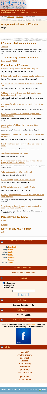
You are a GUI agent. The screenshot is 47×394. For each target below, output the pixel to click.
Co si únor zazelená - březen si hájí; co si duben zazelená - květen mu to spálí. (21, 207)
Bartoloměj (12, 247)
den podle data (25, 372)
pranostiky (25, 367)
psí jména (24, 376)
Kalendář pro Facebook (22, 320)
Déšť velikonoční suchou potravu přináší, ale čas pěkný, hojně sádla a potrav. (21, 162)
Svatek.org (10, 17)
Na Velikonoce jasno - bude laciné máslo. (18, 180)
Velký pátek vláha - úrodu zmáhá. (15, 153)
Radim (10, 249)
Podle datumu (9, 283)
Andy (3, 220)
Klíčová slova (9, 287)
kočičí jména (25, 379)
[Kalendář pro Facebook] (23, 343)
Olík (3, 232)
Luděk (10, 252)
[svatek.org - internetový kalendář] (14, 4)
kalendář (25, 352)
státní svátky (25, 364)
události (25, 361)
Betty (23, 305)
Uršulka (27, 315)
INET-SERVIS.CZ (13, 389)
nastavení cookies (29, 389)
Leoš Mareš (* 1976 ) (9, 61)
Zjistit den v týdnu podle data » (23, 273)
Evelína (11, 260)
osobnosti (25, 358)
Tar (33, 305)
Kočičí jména (22, 310)
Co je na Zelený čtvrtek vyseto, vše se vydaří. (20, 68)
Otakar (10, 255)
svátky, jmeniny (24, 355)
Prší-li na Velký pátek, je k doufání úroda (18, 187)
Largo (28, 305)
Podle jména (9, 285)
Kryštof (4, 225)
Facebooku (32, 324)
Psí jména (22, 300)
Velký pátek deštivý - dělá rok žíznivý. (16, 172)
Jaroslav (4, 47)
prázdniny (25, 369)
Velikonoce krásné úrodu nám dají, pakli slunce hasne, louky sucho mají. (21, 94)
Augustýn (11, 257)
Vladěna (11, 262)
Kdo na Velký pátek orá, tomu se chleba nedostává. (22, 76)
